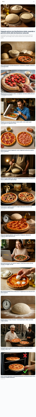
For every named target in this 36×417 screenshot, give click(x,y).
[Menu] (33, 1)
